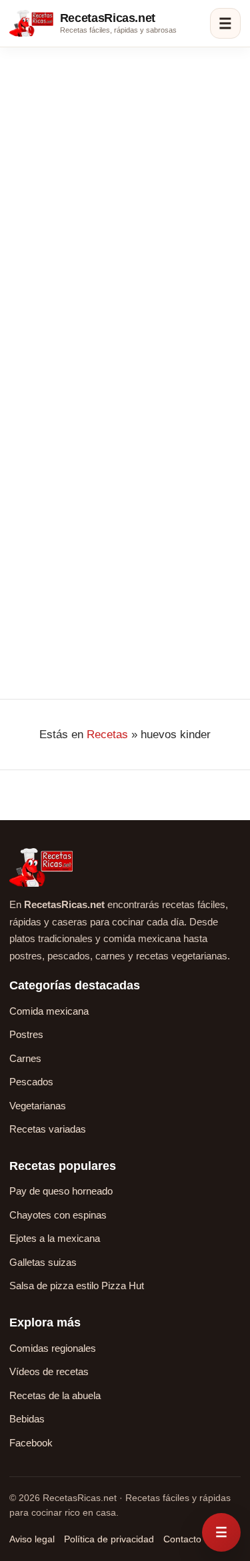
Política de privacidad (109, 1539)
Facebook (31, 1442)
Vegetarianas (37, 1105)
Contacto (182, 1539)
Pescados (31, 1081)
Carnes (25, 1058)
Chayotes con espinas (58, 1215)
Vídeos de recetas (49, 1371)
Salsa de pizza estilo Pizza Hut (76, 1285)
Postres (26, 1034)
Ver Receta (46, 614)
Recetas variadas (47, 1129)
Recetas (107, 734)
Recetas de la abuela (55, 1395)
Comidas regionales (52, 1348)
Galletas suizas (43, 1262)
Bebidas (27, 1418)
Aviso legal (32, 1539)
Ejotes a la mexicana (54, 1238)
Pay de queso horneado (61, 1191)
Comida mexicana (49, 1011)
